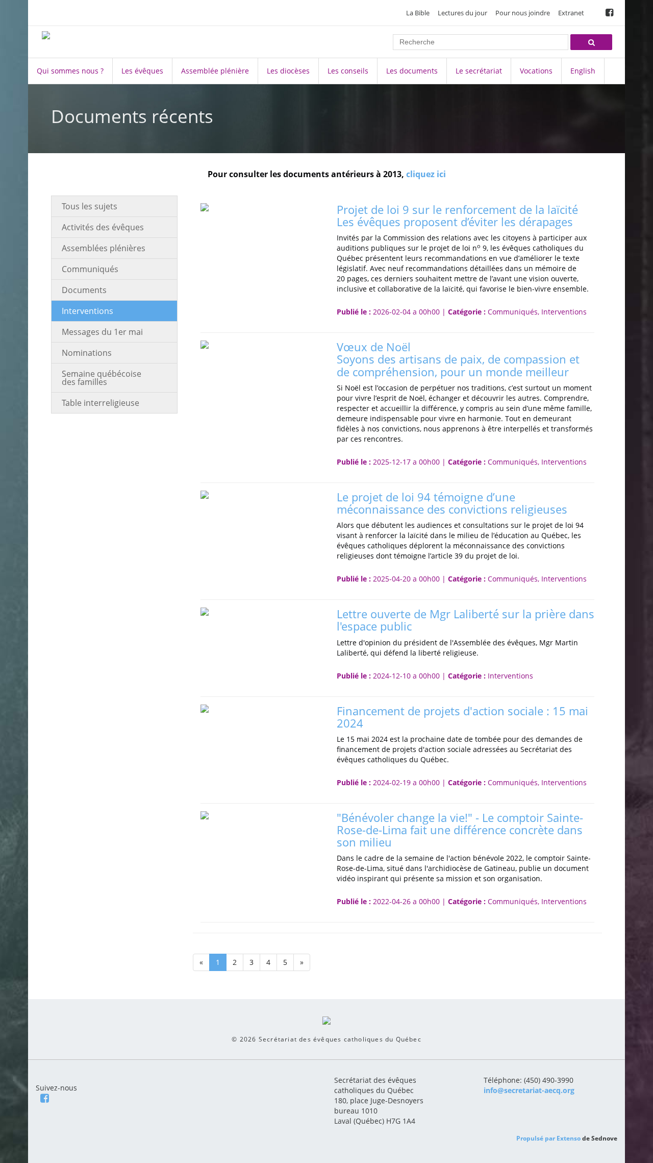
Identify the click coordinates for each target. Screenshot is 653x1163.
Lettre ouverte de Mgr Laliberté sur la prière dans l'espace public (465, 620)
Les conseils (348, 71)
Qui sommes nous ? (70, 71)
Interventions (87, 311)
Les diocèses (288, 71)
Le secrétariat (479, 71)
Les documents (412, 71)
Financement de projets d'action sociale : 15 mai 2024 (462, 717)
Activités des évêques (103, 227)
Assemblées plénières (103, 248)
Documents (84, 290)
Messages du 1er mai (102, 331)
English (582, 71)
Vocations (536, 71)
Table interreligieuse (100, 402)
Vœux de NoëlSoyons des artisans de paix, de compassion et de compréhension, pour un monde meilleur (458, 359)
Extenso (569, 1138)
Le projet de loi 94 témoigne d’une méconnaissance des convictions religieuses (452, 503)
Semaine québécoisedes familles (101, 377)
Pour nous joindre (522, 13)
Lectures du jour (462, 13)
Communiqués (90, 269)
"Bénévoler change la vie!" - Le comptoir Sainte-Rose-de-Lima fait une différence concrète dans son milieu (460, 830)
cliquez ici (426, 174)
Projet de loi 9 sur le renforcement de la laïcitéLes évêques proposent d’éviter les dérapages (457, 215)
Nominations (87, 352)
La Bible (418, 13)
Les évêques (142, 71)
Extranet (571, 13)
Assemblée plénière (215, 71)
